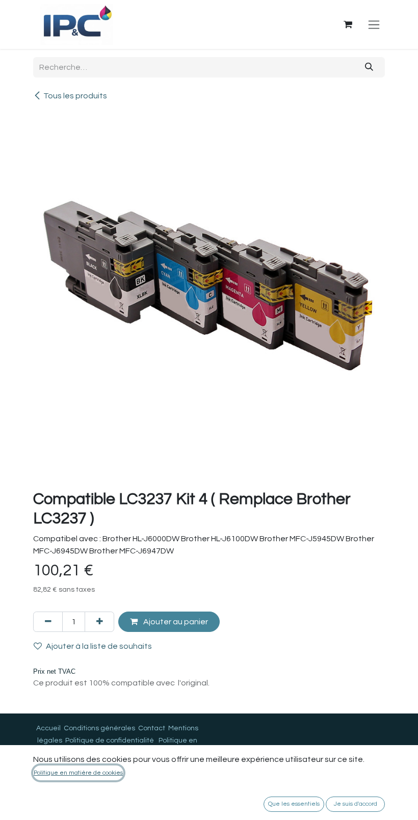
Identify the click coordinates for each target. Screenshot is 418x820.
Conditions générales (99, 728)
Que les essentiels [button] (294, 804)
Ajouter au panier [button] (175, 622)
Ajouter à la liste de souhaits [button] (99, 646)
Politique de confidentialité (109, 740)
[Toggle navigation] (374, 24)
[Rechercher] (369, 67)
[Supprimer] (48, 622)
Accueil (48, 728)
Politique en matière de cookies (78, 773)
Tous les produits (75, 96)
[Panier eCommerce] (347, 24)
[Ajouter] (99, 622)
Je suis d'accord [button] (355, 804)
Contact (151, 728)
